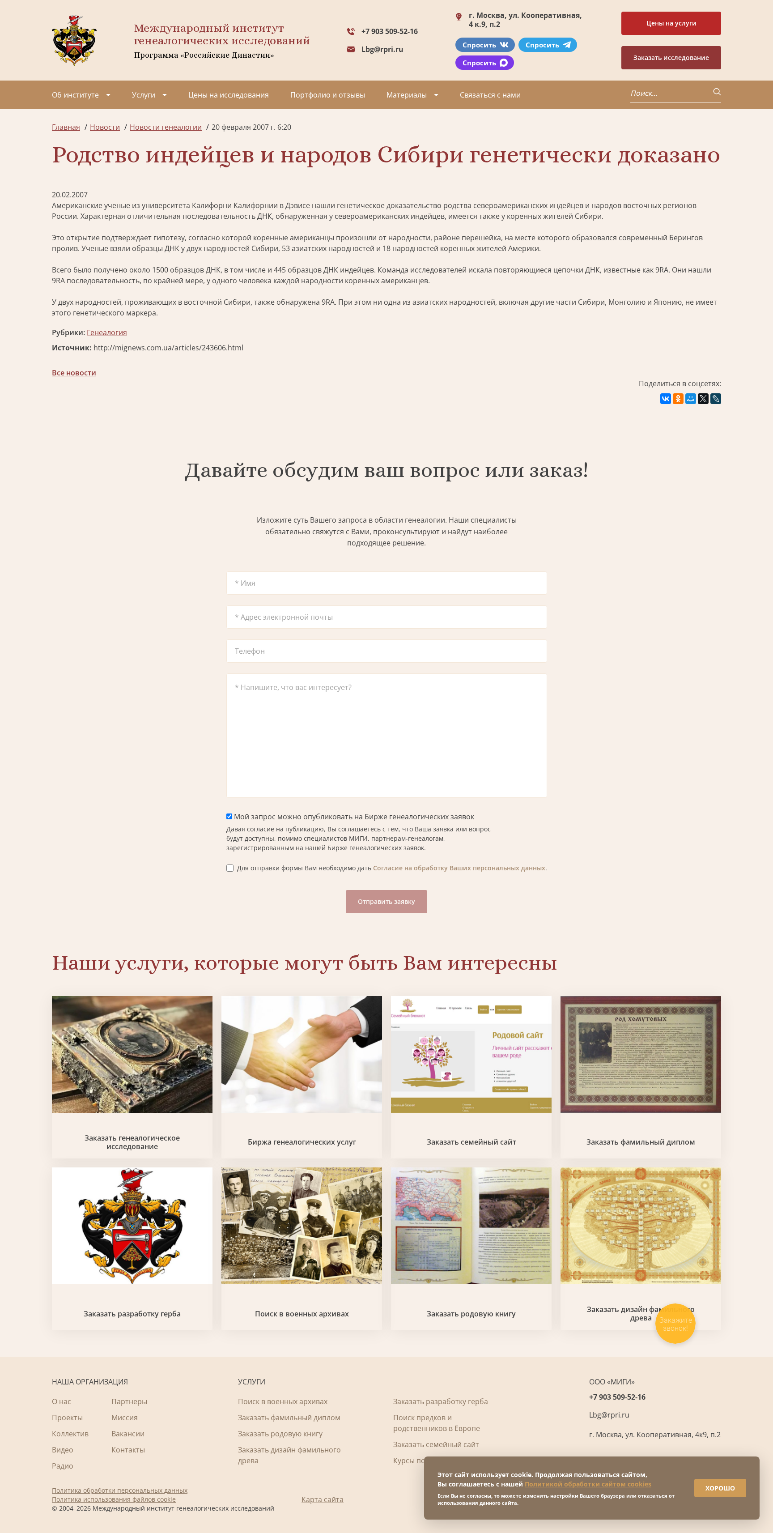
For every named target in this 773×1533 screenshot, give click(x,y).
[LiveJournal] (715, 398)
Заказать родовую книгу (471, 1314)
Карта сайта (323, 1499)
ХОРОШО (720, 1488)
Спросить (479, 44)
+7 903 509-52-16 (389, 31)
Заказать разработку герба (132, 1314)
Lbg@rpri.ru (382, 49)
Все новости (74, 373)
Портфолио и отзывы (327, 94)
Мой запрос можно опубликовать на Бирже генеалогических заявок (353, 817)
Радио (62, 1466)
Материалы (406, 94)
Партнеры (129, 1401)
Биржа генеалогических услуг (302, 1142)
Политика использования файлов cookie (114, 1499)
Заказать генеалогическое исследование (132, 1142)
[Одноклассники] (678, 398)
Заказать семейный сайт (471, 1142)
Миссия (124, 1417)
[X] (703, 398)
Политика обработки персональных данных (119, 1490)
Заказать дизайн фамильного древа (641, 1313)
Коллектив (70, 1434)
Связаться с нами (490, 94)
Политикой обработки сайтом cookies (588, 1484)
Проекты (67, 1417)
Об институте (75, 94)
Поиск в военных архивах (302, 1314)
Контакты (128, 1450)
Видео (62, 1450)
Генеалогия (107, 332)
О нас (61, 1401)
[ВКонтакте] (665, 398)
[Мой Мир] (690, 398)
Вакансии (127, 1434)
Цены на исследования (228, 94)
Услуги (143, 94)
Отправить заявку (386, 901)
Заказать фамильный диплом (640, 1142)
